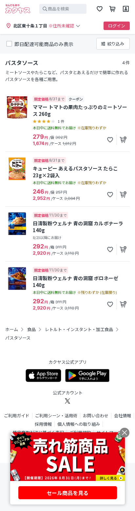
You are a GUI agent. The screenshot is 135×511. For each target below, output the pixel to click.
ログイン (116, 26)
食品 (31, 329)
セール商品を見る (67, 493)
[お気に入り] (100, 9)
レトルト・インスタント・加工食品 (79, 329)
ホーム (11, 329)
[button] (110, 139)
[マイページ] (126, 9)
